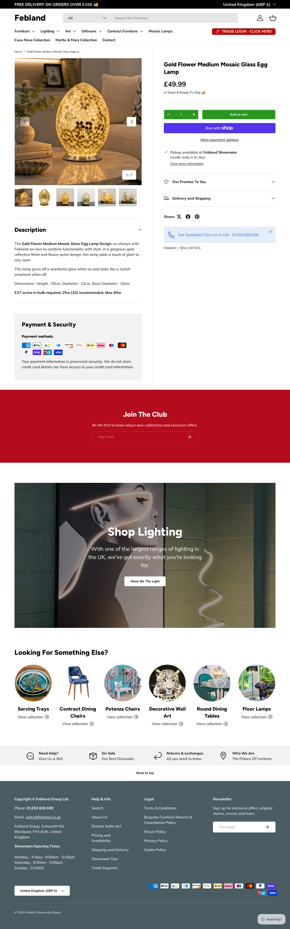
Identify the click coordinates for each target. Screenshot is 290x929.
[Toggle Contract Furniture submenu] (141, 31)
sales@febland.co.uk (43, 817)
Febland (169, 248)
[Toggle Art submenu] (74, 31)
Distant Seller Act (106, 826)
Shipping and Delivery (110, 849)
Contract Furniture (122, 31)
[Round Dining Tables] (211, 683)
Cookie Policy (155, 849)
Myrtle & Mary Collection (76, 40)
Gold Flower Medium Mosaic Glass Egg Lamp (54, 51)
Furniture (22, 31)
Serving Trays (33, 709)
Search (97, 808)
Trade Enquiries (105, 868)
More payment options (220, 139)
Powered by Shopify (48, 912)
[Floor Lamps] (256, 683)
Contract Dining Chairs (78, 712)
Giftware (89, 31)
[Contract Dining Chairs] (77, 683)
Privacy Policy (156, 840)
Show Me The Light (145, 581)
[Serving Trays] (33, 683)
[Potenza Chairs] (122, 683)
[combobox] (150, 18)
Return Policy (155, 831)
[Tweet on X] (179, 216)
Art (68, 31)
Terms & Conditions (160, 808)
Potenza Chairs (123, 709)
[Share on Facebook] (188, 216)
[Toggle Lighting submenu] (58, 31)
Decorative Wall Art (167, 712)
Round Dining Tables (212, 712)
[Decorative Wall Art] (167, 683)
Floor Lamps (257, 709)
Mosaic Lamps (161, 31)
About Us (99, 817)
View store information (186, 164)
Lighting (47, 31)
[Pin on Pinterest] (197, 216)
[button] (273, 18)
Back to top (145, 773)
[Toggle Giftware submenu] (100, 31)
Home (18, 51)
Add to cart (238, 114)
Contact (108, 40)
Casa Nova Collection (32, 40)
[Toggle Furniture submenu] (33, 31)
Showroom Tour (105, 858)
